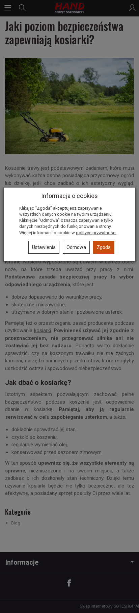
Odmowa (76, 247)
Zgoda (104, 247)
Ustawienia (44, 247)
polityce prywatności (96, 232)
